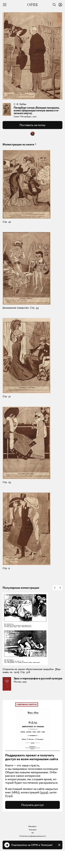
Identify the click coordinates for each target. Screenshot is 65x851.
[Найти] (53, 4)
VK (32, 833)
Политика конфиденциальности (32, 836)
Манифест (32, 826)
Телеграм (32, 830)
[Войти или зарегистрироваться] (60, 5)
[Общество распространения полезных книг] (32, 4)
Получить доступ (32, 805)
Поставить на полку (32, 125)
